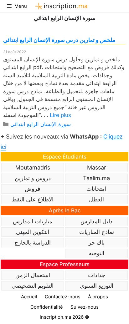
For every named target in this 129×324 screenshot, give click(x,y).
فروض (32, 188)
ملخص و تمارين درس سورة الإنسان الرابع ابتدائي (59, 40)
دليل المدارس (96, 221)
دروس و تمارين (33, 178)
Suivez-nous (84, 307)
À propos (98, 297)
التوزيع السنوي (96, 285)
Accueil (29, 297)
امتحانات (96, 188)
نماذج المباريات (96, 232)
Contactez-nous (62, 297)
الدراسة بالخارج (32, 242)
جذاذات (96, 275)
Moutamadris (32, 167)
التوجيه (96, 253)
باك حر (97, 242)
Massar (96, 167)
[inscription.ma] (60, 6)
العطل (96, 199)
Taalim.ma (96, 178)
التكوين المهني (32, 232)
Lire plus (60, 115)
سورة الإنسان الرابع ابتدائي (40, 124)
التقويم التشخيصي (33, 285)
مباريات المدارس (32, 221)
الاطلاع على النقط (33, 199)
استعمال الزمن (32, 275)
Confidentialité (46, 307)
